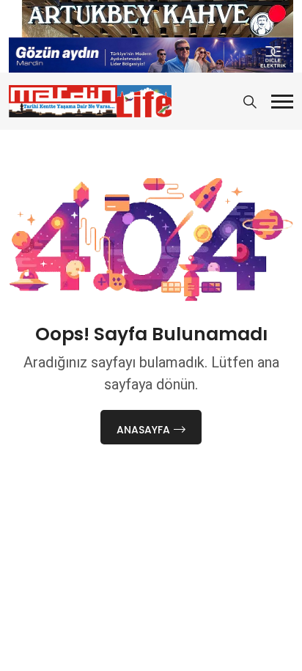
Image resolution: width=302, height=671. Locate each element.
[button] (282, 101)
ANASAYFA (143, 429)
